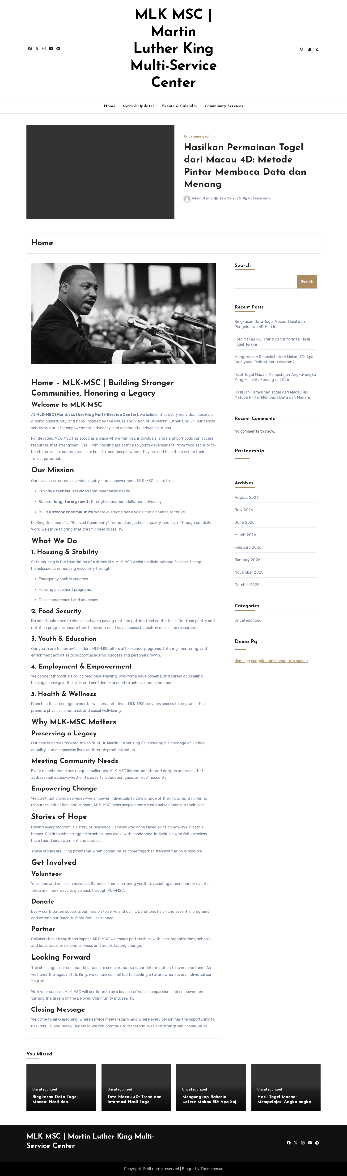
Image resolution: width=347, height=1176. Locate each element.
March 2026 (245, 535)
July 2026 (244, 510)
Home (109, 106)
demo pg (242, 661)
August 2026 (247, 497)
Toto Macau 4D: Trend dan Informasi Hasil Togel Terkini (134, 1102)
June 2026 (245, 522)
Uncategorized (196, 142)
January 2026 (247, 560)
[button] (314, 178)
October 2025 (247, 585)
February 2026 (248, 547)
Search (243, 265)
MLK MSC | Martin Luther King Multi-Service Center (173, 49)
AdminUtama (202, 192)
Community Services (224, 106)
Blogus (188, 1169)
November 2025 (249, 572)
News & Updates (138, 106)
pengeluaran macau (268, 661)
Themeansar (211, 1169)
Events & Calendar (179, 106)
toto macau (297, 661)
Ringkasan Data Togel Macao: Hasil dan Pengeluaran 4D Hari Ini (240, 166)
